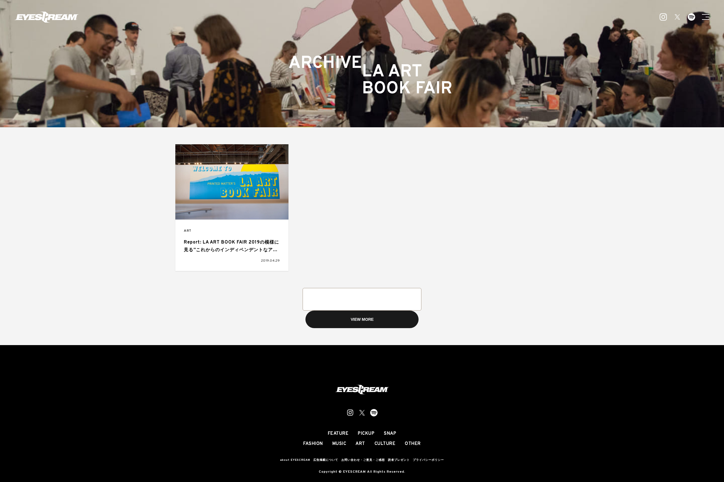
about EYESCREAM (295, 460)
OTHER (413, 444)
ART (187, 231)
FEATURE (338, 433)
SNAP (390, 433)
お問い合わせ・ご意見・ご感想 (363, 460)
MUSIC (339, 444)
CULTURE (385, 444)
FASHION (313, 444)
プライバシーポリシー (428, 460)
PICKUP (366, 433)
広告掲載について (325, 460)
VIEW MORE (362, 319)
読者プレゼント (399, 460)
